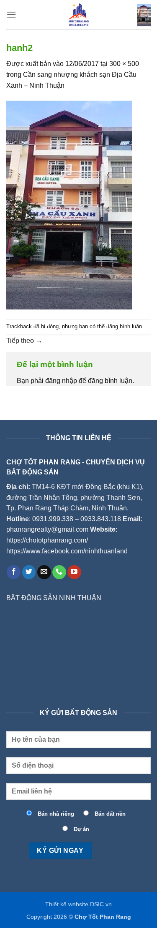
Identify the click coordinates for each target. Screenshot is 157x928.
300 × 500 (124, 63)
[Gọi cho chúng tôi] (59, 572)
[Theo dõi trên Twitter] (29, 572)
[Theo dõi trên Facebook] (14, 572)
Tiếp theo (24, 340)
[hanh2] (69, 204)
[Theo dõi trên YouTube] (74, 572)
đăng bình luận (124, 326)
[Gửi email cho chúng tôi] (44, 572)
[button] (11, 14)
